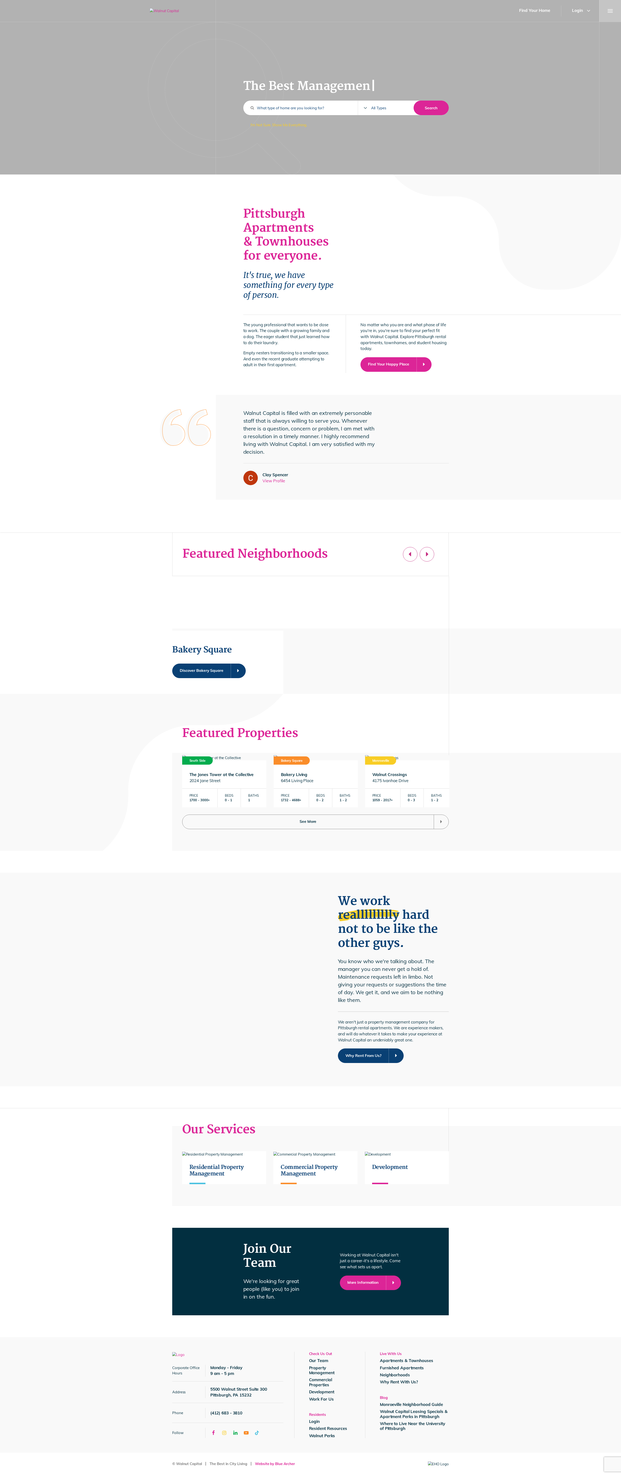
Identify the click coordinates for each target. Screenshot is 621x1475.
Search (431, 107)
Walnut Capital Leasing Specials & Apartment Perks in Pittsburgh (414, 1414)
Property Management (322, 1370)
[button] (592, 11)
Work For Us (321, 1399)
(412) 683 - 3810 (226, 1412)
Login (577, 10)
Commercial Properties (320, 1382)
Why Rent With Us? (399, 1381)
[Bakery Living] (316, 781)
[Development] (407, 1167)
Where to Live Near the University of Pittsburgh (412, 1426)
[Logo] (178, 1354)
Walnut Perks (322, 1435)
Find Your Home (534, 10)
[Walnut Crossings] (407, 781)
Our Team (318, 1360)
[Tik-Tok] (257, 1432)
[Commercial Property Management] (315, 1167)
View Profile (273, 480)
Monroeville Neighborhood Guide (411, 1404)
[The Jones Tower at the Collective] (224, 781)
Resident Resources (328, 1428)
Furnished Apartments (402, 1367)
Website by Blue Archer (275, 1463)
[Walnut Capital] (179, 11)
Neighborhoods (395, 1374)
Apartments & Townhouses (406, 1360)
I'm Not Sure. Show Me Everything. (279, 125)
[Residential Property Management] (224, 1167)
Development (321, 1391)
